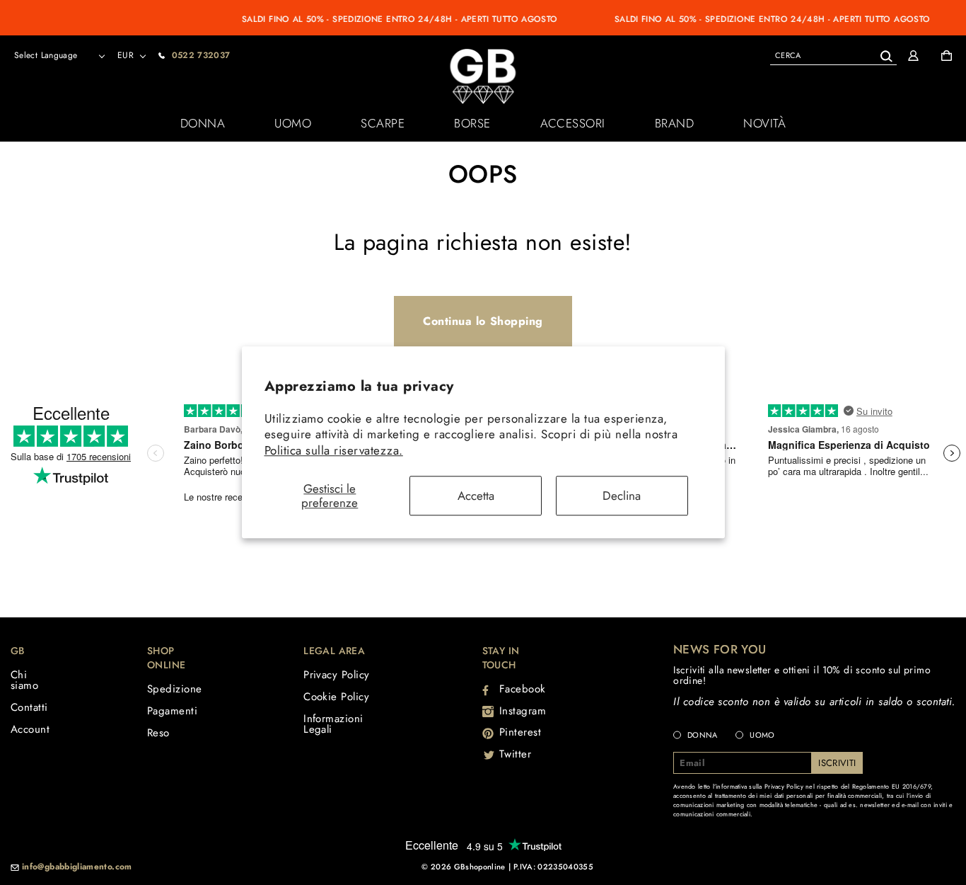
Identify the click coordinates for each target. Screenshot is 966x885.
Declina (622, 495)
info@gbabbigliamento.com (77, 867)
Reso (158, 733)
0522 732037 (201, 55)
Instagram (523, 711)
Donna (203, 123)
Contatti (29, 707)
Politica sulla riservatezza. (333, 450)
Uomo (292, 123)
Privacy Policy (336, 675)
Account (30, 729)
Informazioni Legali (333, 724)
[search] (833, 55)
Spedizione (174, 689)
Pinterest (520, 732)
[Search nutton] (885, 53)
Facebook (522, 689)
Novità (764, 123)
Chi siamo (24, 680)
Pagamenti (172, 711)
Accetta (476, 495)
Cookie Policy (336, 696)
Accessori (572, 123)
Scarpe (383, 123)
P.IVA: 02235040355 (553, 866)
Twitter (515, 754)
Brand (674, 123)
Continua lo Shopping (482, 321)
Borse (472, 123)
